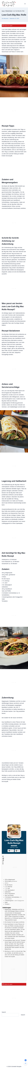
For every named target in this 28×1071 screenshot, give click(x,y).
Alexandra (6, 18)
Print (11, 850)
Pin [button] (18, 850)
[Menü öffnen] (25, 4)
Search (4, 1012)
